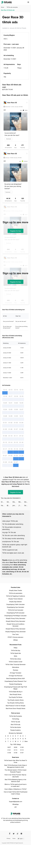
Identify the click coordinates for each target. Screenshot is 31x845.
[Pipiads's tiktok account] (17, 833)
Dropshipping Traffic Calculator (15, 604)
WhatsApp (15, 804)
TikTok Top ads (15, 722)
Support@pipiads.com (15, 801)
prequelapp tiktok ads (15, 505)
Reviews (15, 670)
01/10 (22, 750)
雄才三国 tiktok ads (10, 505)
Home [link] (2, 7)
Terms (13, 838)
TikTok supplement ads (9, 550)
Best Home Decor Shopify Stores (15, 708)
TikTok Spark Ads (15, 653)
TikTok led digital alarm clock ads (13, 553)
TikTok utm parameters (15, 593)
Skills (15, 656)
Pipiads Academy (15, 730)
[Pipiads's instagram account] (21, 833)
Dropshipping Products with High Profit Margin (15, 688)
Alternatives (15, 667)
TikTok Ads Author (15, 727)
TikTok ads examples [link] (12, 7)
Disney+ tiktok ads (15, 502)
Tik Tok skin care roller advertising (13, 535)
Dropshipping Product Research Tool (15, 681)
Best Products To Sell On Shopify (15, 706)
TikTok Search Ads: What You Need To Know (15, 761)
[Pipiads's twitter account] (13, 833)
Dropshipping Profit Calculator (15, 613)
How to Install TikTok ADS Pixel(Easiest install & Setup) (15, 793)
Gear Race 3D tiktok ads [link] (8, 10)
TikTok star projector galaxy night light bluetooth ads (14, 545)
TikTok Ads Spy (15, 650)
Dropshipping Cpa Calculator (15, 607)
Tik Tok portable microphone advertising (11, 528)
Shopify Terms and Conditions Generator (15, 625)
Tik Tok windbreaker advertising (12, 524)
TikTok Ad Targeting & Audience (15, 596)
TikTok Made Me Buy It (15, 692)
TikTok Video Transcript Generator (15, 664)
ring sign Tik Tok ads (9, 532)
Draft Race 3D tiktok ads (4, 502)
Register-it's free (15, 231)
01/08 (15, 753)
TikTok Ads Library (15, 659)
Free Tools (15, 634)
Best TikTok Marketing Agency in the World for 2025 (15, 780)
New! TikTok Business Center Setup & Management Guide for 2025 (15, 766)
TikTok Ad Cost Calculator (15, 610)
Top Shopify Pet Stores (15, 697)
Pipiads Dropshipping (15, 684)
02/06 (15, 747)
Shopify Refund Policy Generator (15, 621)
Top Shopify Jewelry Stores (16, 700)
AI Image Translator (15, 673)
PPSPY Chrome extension (15, 637)
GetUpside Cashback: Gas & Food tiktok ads (27, 505)
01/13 (15, 750)
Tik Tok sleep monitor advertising (13, 538)
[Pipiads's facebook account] (9, 833)
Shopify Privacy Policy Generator (15, 618)
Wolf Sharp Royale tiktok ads (21, 502)
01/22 (22, 747)
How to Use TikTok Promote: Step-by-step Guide (15, 776)
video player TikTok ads (10, 521)
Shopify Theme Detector (15, 599)
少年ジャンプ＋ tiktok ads (21, 505)
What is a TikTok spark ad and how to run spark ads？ (15, 785)
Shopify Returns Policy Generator (15, 629)
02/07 (9, 747)
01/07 (22, 753)
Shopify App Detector (15, 602)
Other (25, 741)
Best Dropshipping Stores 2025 (15, 678)
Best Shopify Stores (15, 694)
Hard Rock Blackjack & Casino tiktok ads (4, 505)
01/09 (9, 753)
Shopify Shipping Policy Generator (15, 632)
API (15, 807)
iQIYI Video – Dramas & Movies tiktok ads (10, 502)
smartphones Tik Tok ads (10, 541)
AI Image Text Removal (15, 676)
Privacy (8, 838)
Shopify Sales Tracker (15, 590)
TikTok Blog (15, 719)
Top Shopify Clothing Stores (15, 703)
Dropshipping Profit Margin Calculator (15, 616)
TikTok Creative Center (15, 662)
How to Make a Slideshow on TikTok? (15, 789)
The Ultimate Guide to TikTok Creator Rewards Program (15, 771)
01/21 (9, 750)
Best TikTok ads (15, 724)
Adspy (15, 648)
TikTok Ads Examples (15, 716)
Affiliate (15, 640)
